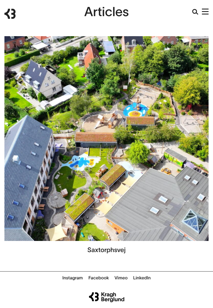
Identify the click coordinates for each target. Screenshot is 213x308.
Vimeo (121, 277)
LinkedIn (142, 277)
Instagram (72, 277)
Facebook (98, 277)
